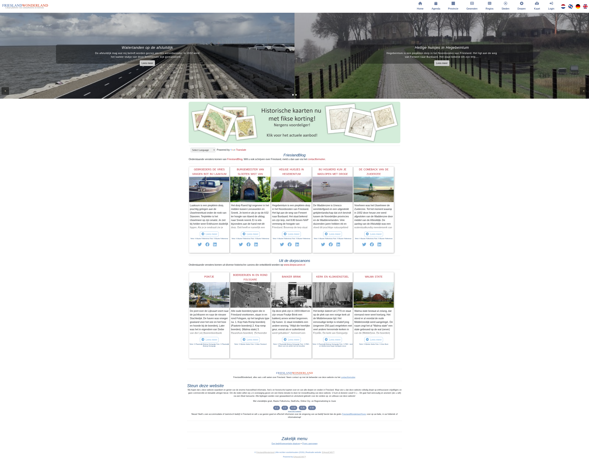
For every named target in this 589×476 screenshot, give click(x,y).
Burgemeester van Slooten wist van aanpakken (250, 174)
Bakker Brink (291, 276)
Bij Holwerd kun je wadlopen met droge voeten (332, 174)
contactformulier (316, 159)
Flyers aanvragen (310, 443)
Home (420, 8)
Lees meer (147, 63)
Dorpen (522, 8)
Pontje (209, 276)
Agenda (436, 8)
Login (551, 8)
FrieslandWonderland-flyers (354, 414)
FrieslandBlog (235, 159)
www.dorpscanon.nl (294, 264)
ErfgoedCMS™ (328, 452)
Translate (241, 150)
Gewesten (471, 8)
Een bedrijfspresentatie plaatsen (286, 443)
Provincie (453, 8)
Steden (505, 8)
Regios (489, 8)
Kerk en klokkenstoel (332, 276)
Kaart (537, 8)
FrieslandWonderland (265, 452)
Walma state (374, 276)
